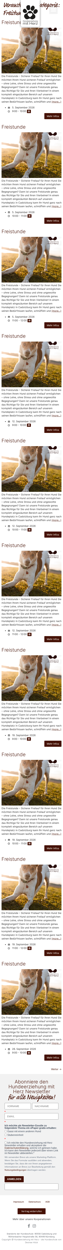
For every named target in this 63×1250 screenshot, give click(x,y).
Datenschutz (35, 1202)
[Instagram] (34, 1226)
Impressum (18, 1202)
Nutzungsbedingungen (15, 1170)
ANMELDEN (14, 1179)
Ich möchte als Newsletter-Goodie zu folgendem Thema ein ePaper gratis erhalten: (31, 1126)
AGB (47, 1202)
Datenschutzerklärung (16, 1148)
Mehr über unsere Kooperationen (31, 1219)
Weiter (56, 1069)
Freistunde (14, 127)
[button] (53, 10)
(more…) (56, 101)
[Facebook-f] (29, 1226)
